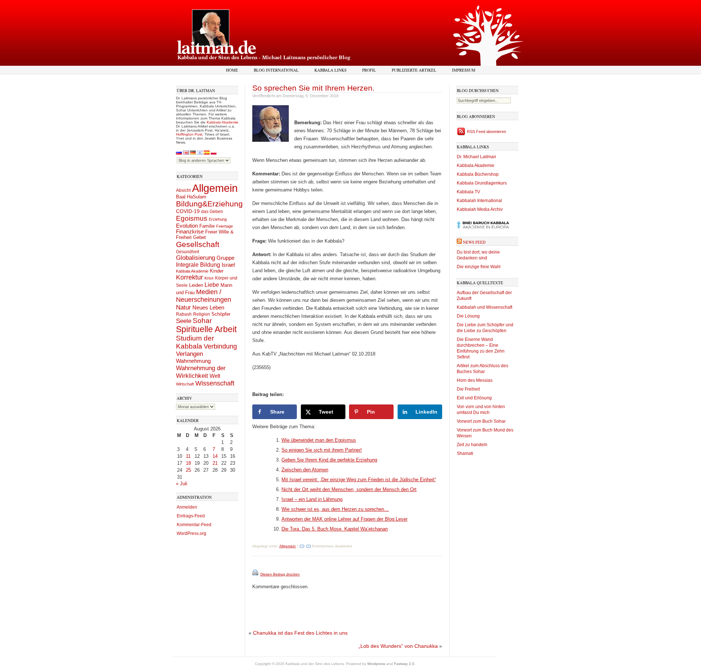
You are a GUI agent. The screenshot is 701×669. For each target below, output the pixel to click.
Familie (207, 226)
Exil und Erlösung (474, 397)
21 (215, 463)
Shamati (465, 453)
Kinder (216, 271)
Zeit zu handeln (472, 444)
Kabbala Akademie (222, 122)
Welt (215, 376)
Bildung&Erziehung (209, 203)
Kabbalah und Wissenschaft (484, 307)
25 (188, 470)
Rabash (184, 314)
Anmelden (187, 507)
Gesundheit (187, 251)
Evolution (187, 226)
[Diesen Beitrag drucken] (255, 574)
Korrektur (189, 277)
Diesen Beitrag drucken (280, 574)
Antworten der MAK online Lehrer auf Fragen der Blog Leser (344, 519)
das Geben (212, 211)
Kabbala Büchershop (478, 174)
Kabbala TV (468, 191)
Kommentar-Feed (194, 524)
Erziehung (218, 219)
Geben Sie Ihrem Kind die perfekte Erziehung (329, 460)
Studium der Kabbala (195, 342)
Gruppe (225, 258)
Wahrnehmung (193, 361)
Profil (369, 70)
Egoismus (191, 218)
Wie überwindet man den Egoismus (318, 440)
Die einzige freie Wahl (479, 266)
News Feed (474, 242)
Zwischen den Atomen (304, 469)
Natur (183, 307)
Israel (228, 265)
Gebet (199, 237)
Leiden (196, 285)
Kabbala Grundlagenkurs (482, 183)
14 (215, 456)
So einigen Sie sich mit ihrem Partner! (321, 450)
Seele (183, 321)
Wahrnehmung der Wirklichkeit (201, 371)
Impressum (463, 70)
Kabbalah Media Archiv (480, 209)
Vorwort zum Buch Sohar (481, 421)
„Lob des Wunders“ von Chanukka (398, 646)
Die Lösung (468, 316)
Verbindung (220, 346)
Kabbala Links (330, 70)
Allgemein (215, 188)
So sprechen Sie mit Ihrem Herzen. (313, 88)
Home (232, 70)
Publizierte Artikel (414, 70)
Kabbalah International (479, 200)
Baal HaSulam (191, 196)
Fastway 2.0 (404, 664)
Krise (209, 278)
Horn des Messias (475, 380)
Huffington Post (189, 134)
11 (188, 456)
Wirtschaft (185, 384)
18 (188, 463)
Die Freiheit (468, 389)
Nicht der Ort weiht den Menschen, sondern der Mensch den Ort (349, 489)
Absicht (183, 190)
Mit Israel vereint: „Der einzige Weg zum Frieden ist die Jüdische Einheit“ (358, 479)
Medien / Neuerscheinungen (203, 295)
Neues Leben (208, 307)
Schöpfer (220, 314)
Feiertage (224, 226)
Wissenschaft (214, 383)
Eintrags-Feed (191, 515)
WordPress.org (191, 533)
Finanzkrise (190, 232)
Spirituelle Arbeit (206, 329)
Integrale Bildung (198, 265)
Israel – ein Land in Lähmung (311, 499)
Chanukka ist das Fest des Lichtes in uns (300, 633)
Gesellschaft (197, 244)
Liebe (211, 284)
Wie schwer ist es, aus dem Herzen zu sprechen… (335, 509)
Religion (201, 314)
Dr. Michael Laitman (476, 156)
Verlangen (189, 353)
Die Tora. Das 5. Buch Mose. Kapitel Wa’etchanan (334, 529)
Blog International (276, 70)
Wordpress (376, 664)
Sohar (202, 320)
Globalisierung (195, 257)
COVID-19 (188, 211)
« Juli (181, 483)
